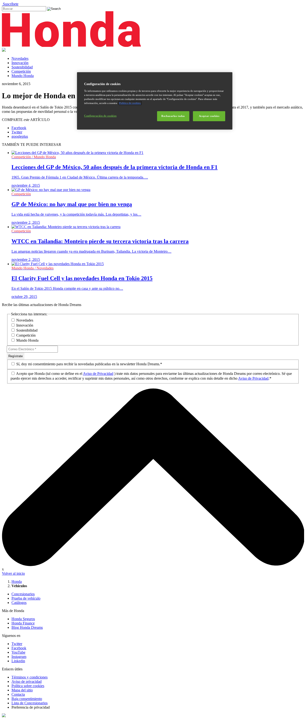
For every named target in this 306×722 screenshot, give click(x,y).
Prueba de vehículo (25, 598)
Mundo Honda (22, 76)
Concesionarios (23, 594)
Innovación (19, 63)
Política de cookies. (130, 103)
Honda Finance (23, 623)
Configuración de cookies (100, 115)
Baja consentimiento (26, 699)
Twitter (16, 644)
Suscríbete (10, 4)
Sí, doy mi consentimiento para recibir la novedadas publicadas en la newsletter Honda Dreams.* (88, 364)
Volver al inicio (13, 573)
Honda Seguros (23, 619)
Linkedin (18, 661)
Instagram (18, 657)
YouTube (18, 652)
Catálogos (19, 603)
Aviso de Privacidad (98, 374)
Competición (21, 71)
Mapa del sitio (22, 690)
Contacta (18, 694)
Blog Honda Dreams (27, 627)
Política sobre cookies (27, 686)
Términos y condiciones (29, 677)
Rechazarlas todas (173, 116)
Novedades (19, 58)
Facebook (18, 648)
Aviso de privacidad (26, 681)
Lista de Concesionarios (29, 703)
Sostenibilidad (22, 67)
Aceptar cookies (209, 116)
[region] (154, 101)
